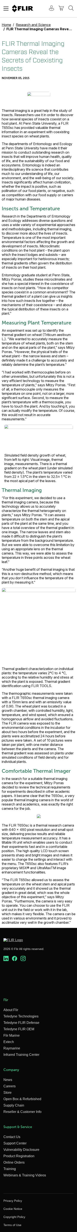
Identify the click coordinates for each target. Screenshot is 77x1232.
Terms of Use (12, 1225)
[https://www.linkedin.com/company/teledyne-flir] (6, 959)
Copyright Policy (14, 1217)
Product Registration (18, 1156)
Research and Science (33, 25)
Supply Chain (13, 1105)
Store (7, 1092)
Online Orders (14, 1162)
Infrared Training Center (21, 1054)
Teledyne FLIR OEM (18, 1029)
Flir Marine (11, 1035)
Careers (9, 1086)
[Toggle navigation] (6, 8)
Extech (8, 1042)
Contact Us (11, 1137)
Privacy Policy (12, 1200)
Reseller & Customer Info (22, 1112)
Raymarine (11, 1048)
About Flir (10, 1010)
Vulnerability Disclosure (21, 1149)
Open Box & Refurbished (22, 1099)
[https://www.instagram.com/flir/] (23, 959)
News (7, 1080)
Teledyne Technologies (20, 1016)
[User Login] (49, 8)
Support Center (15, 1143)
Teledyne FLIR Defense (21, 1023)
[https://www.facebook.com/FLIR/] (14, 959)
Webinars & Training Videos (24, 1175)
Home (6, 25)
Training (9, 1169)
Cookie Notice (12, 1208)
